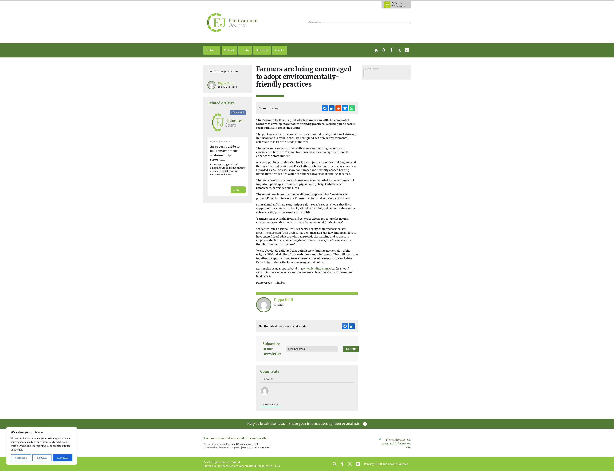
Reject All (42, 457)
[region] (41, 446)
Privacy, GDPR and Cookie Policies (386, 464)
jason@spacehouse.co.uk (255, 447)
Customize (21, 457)
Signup (351, 348)
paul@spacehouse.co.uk (245, 444)
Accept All (62, 457)
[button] (211, 50)
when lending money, (317, 268)
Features (212, 71)
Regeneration (229, 71)
